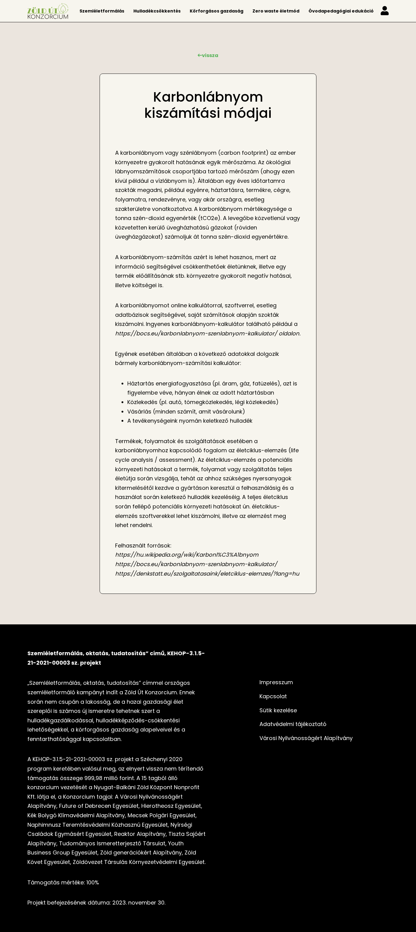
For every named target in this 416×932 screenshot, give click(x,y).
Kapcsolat (273, 696)
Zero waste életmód (275, 11)
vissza (210, 55)
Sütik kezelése (278, 710)
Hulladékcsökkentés (157, 11)
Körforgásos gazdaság (216, 11)
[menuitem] (101, 11)
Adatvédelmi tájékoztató (292, 724)
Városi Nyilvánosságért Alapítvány (306, 738)
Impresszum (276, 682)
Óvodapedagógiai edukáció (341, 11)
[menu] (385, 11)
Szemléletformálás (101, 11)
